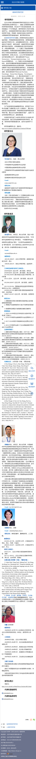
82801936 (18, 740)
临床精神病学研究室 (12, 724)
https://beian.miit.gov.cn (14, 751)
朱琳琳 (7, 528)
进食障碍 (11, 597)
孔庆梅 (30, 595)
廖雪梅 (19, 595)
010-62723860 (11, 740)
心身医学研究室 (11, 727)
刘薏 (6, 625)
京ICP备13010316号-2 (7, 742)
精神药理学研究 (10, 38)
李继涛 (7, 444)
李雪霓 (24, 595)
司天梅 (7, 159)
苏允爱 (7, 234)
